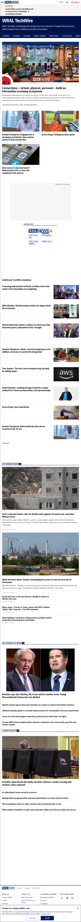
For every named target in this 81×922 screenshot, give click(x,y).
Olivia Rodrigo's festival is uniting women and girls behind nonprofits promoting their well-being (26, 619)
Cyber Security (9, 731)
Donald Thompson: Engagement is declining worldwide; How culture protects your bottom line (18, 137)
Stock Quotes (67, 36)
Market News (54, 36)
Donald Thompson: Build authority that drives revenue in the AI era (23, 427)
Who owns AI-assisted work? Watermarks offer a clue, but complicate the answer (16, 170)
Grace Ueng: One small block (15, 406)
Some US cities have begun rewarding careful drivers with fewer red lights (34, 716)
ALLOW (47, 918)
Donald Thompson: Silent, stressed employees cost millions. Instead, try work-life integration (26, 350)
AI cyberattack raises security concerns (19, 792)
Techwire (16, 36)
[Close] (77, 908)
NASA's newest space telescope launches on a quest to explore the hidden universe (38, 705)
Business (6, 36)
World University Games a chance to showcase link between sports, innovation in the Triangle (26, 326)
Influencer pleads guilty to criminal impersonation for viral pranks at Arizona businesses (40, 711)
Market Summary (40, 36)
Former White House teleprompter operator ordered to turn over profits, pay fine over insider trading (39, 723)
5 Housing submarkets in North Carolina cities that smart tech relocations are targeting (25, 287)
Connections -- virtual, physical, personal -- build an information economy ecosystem (34, 89)
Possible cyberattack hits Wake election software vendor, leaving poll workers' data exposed (37, 783)
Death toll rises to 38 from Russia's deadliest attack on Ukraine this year (25, 597)
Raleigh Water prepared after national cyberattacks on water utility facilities (35, 798)
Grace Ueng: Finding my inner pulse (58, 134)
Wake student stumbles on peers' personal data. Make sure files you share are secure (39, 810)
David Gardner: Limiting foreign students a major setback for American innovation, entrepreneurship (26, 389)
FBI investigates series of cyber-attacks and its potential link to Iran (31, 804)
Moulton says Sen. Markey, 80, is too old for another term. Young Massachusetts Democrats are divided (34, 696)
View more (5, 443)
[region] (40, 913)
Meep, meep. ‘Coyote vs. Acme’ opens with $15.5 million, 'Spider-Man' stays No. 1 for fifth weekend (26, 608)
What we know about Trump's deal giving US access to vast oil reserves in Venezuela (36, 581)
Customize (32, 918)
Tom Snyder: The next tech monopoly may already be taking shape (25, 370)
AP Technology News (12, 643)
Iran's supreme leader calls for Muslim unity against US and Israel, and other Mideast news (38, 515)
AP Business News (10, 464)
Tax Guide (26, 36)
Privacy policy (46, 914)
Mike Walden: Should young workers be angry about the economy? (26, 307)
